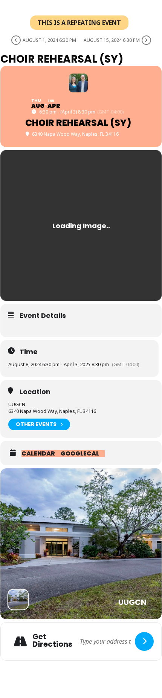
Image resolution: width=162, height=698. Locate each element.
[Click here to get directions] (144, 641)
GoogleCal (80, 453)
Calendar (38, 453)
